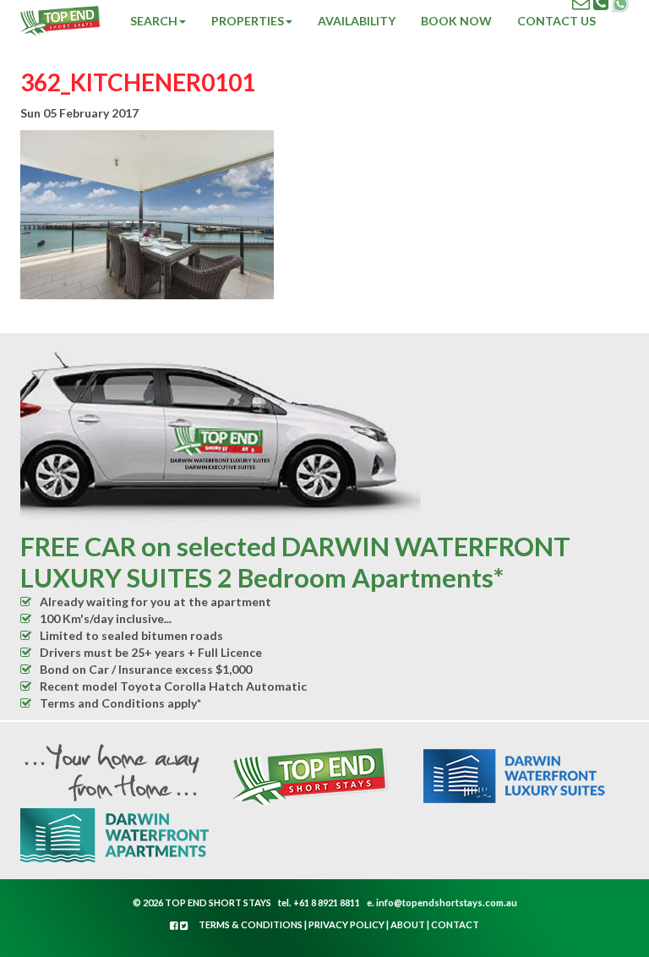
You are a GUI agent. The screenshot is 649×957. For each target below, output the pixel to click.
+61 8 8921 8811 (326, 902)
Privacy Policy (346, 924)
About (407, 924)
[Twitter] (184, 925)
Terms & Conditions (251, 924)
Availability (356, 21)
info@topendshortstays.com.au (446, 902)
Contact (455, 924)
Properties (247, 21)
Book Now (456, 21)
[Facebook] (175, 925)
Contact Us (556, 21)
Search (153, 21)
